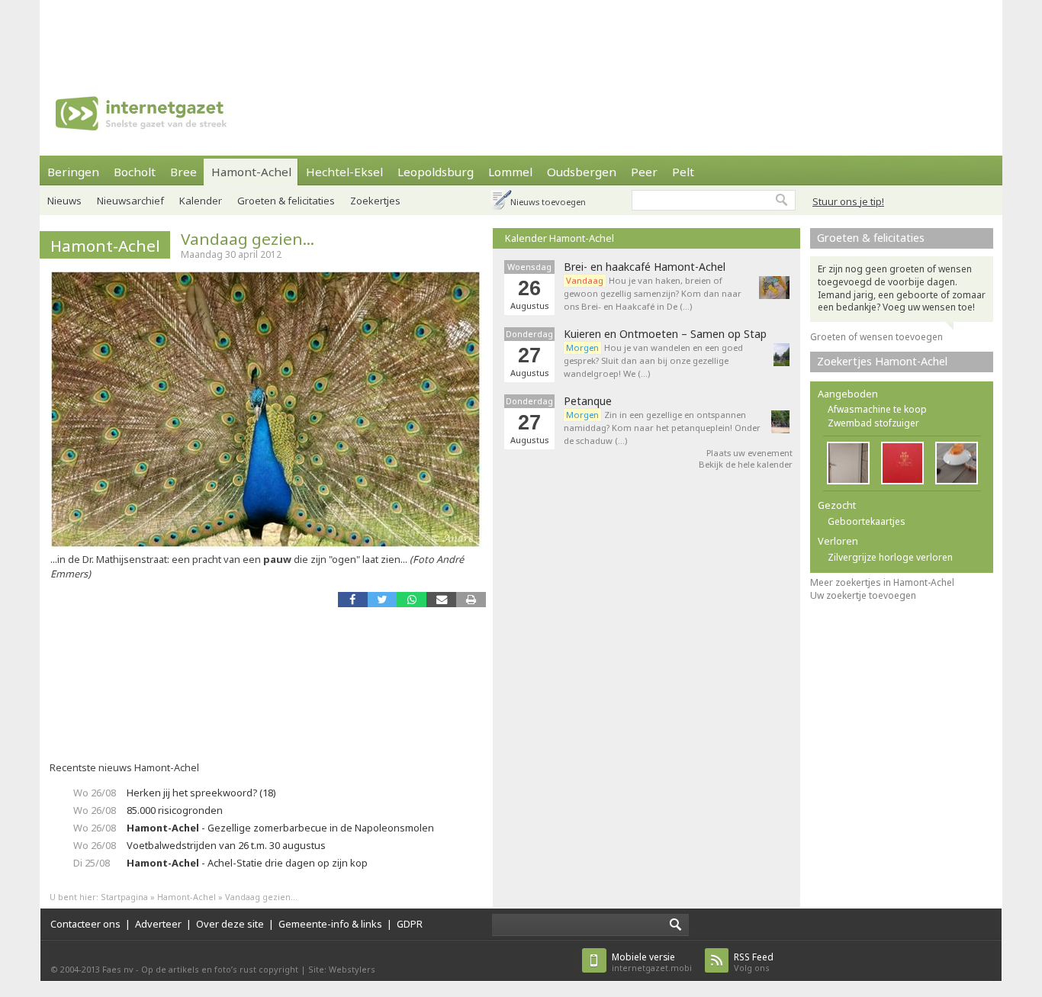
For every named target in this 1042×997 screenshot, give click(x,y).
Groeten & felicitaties (286, 200)
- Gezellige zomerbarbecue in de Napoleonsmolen (280, 828)
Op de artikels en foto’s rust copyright (219, 969)
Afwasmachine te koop (877, 409)
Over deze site (230, 924)
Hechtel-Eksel (344, 171)
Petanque (588, 401)
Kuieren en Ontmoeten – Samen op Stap (665, 334)
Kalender (200, 200)
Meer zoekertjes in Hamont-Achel (882, 582)
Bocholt (135, 171)
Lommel (510, 171)
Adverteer (158, 924)
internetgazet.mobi (652, 962)
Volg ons (753, 962)
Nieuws (64, 200)
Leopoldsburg (435, 171)
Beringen (73, 171)
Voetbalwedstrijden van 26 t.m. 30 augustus (226, 845)
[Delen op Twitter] (382, 599)
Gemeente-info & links (330, 924)
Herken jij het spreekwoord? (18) (201, 792)
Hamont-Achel (251, 171)
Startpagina (124, 896)
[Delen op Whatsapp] (411, 599)
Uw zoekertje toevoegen (863, 595)
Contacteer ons (85, 924)
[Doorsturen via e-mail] (441, 599)
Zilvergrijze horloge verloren (890, 557)
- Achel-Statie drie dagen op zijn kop (247, 863)
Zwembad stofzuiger (873, 422)
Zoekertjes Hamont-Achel (882, 361)
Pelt (683, 171)
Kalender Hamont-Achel (559, 238)
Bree (183, 171)
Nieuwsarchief (130, 200)
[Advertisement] (521, 34)
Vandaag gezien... (247, 238)
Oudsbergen (581, 171)
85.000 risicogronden (175, 810)
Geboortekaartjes (866, 521)
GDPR (410, 924)
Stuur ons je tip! (848, 201)
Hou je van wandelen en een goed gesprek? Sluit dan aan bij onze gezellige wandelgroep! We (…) (653, 360)
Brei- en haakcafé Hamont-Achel (644, 267)
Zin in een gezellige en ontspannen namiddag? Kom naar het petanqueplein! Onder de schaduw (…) (662, 427)
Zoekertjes (375, 200)
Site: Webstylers (341, 969)
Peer (644, 171)
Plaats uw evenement (749, 452)
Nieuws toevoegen (548, 201)
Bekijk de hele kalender (746, 464)
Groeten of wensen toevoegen (876, 336)
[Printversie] (471, 599)
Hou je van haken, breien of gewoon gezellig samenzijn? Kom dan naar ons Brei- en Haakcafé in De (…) (652, 293)
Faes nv (117, 969)
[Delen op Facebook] (353, 599)
